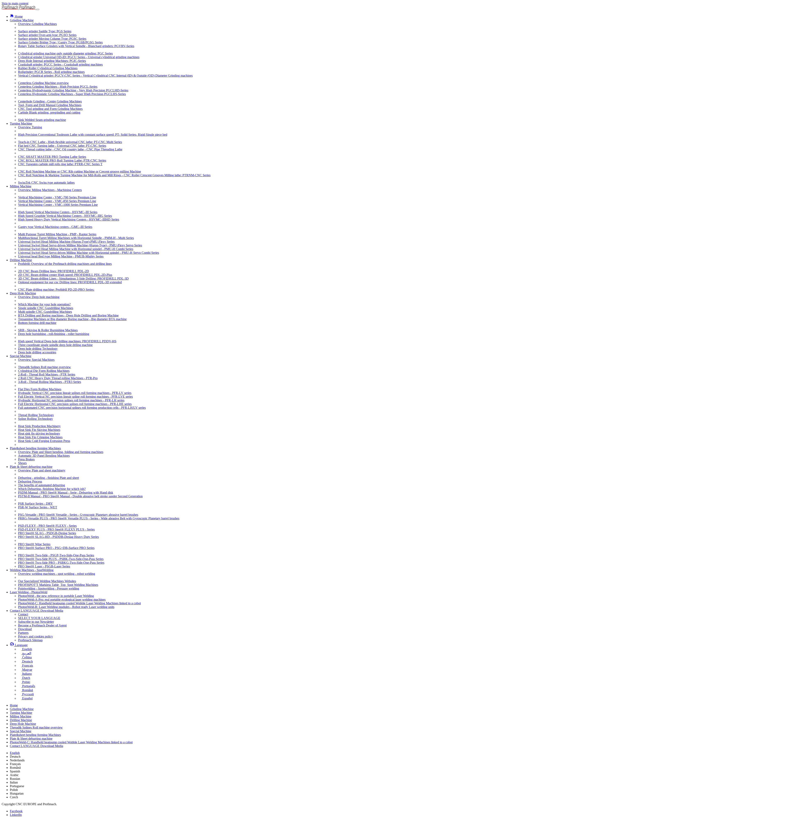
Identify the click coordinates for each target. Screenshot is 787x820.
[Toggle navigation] (37, 9)
